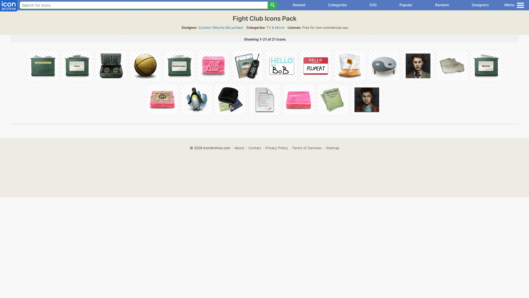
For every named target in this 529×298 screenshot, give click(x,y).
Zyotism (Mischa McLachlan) (221, 27)
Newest (299, 5)
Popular (405, 5)
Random (442, 5)
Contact (254, 148)
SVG (373, 5)
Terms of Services (307, 148)
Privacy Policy (276, 148)
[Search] (272, 5)
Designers (480, 5)
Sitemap (332, 148)
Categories (337, 5)
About (239, 148)
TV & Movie (276, 27)
